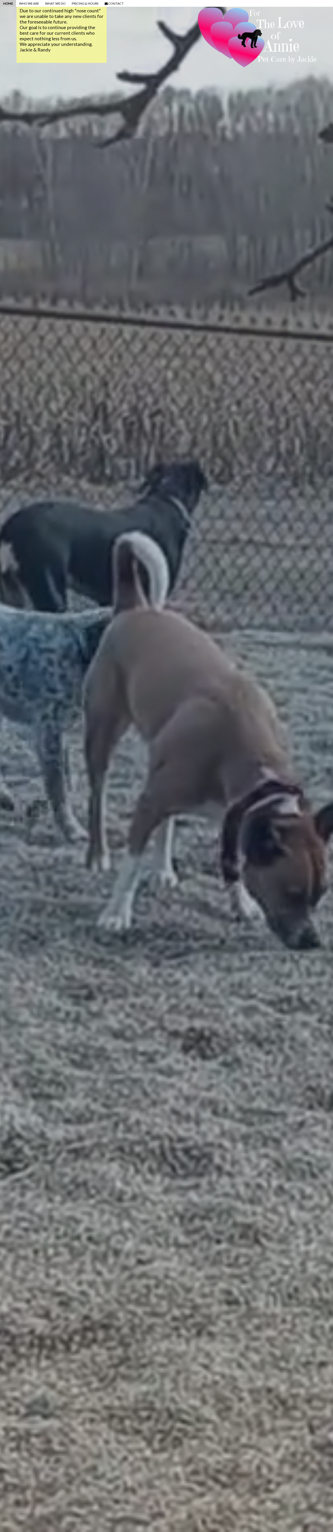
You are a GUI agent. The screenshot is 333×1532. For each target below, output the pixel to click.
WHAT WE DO (55, 3)
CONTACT (116, 3)
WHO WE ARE (29, 3)
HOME (8, 3)
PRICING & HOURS (85, 3)
